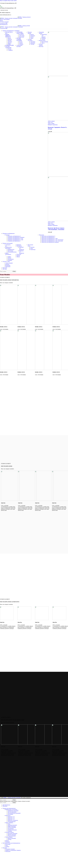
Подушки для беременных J (14, 240)
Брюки (9, 38)
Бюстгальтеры (45, 41)
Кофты (9, 256)
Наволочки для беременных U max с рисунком (52, 240)
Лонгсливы (21, 35)
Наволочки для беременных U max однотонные (52, 239)
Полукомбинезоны (12, 252)
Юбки (9, 44)
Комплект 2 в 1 (11, 816)
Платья (9, 48)
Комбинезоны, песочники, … (12, 809)
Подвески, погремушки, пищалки (13, 850)
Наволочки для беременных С (48, 236)
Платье (9, 258)
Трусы (43, 42)
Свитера (32, 44)
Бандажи (7, 264)
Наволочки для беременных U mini (50, 238)
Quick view (50, 122)
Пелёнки (7, 846)
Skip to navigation (4, 0)
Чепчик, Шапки (8, 837)
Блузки (20, 41)
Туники (21, 42)
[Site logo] (9, 18)
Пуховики (32, 35)
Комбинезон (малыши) (13, 810)
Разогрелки (7, 851)
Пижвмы (44, 38)
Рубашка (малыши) (12, 829)
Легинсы (10, 41)
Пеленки (32, 247)
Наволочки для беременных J (48, 237)
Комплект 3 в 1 (11, 817)
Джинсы (10, 39)
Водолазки (21, 37)
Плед (31, 248)
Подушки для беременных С (14, 236)
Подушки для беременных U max (15, 238)
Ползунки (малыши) (12, 833)
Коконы (7, 840)
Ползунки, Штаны (9, 832)
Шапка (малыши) (12, 838)
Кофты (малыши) (12, 826)
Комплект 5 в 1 (11, 819)
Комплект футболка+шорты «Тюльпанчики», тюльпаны (56, 228)
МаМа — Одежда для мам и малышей (12, 797)
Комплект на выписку (13, 820)
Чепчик (9, 839)
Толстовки (32, 41)
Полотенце (32, 249)
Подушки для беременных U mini (15, 239)
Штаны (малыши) (12, 834)
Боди (9, 823)
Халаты (43, 39)
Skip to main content (12, 0)
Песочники (10, 250)
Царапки (10, 831)
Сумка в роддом (9, 263)
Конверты (7, 841)
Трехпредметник (12, 821)
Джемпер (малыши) (12, 825)
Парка (31, 38)
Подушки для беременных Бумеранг (16, 237)
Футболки (21, 34)
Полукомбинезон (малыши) (14, 813)
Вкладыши (7, 265)
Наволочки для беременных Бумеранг (50, 242)
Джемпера (32, 42)
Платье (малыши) (12, 827)
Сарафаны (10, 50)
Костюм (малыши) (12, 811)
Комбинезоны (11, 249)
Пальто (32, 37)
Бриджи (10, 40)
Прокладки (7, 266)
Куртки (32, 34)
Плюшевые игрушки (10, 849)
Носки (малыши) (12, 835)
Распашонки (11, 259)
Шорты (9, 42)
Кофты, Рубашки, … (10, 822)
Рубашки (21, 44)
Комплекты (7, 815)
